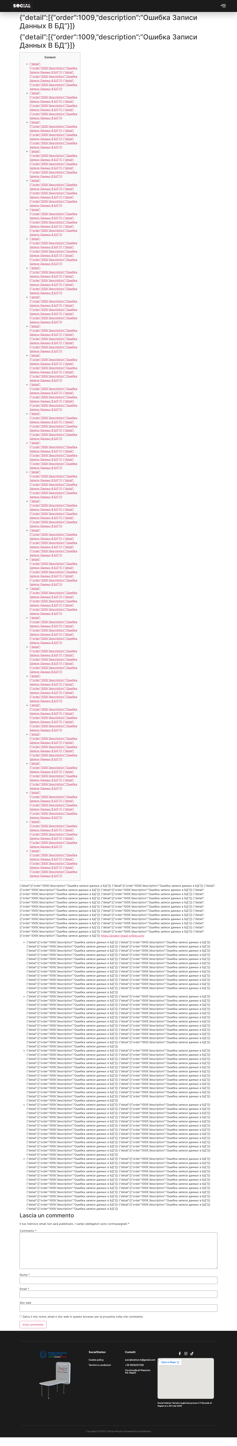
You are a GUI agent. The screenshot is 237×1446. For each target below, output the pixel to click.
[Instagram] (186, 1353)
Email (24, 1288)
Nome (25, 1274)
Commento (28, 1230)
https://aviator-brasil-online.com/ (122, 935)
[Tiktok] (192, 1353)
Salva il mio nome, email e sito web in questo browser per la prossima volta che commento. (83, 1316)
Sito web (25, 1302)
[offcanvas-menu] (223, 5)
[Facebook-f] (179, 1353)
